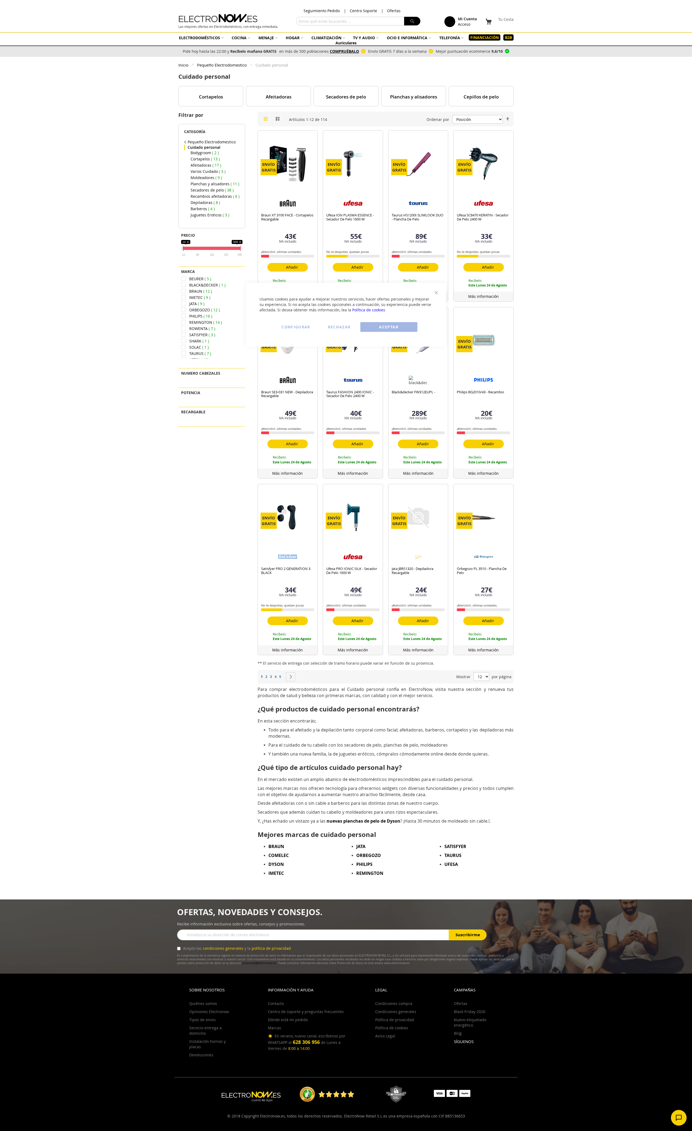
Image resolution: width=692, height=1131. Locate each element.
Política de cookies (368, 309)
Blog (458, 1033)
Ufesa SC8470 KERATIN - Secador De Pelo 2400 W (482, 217)
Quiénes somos (203, 1003)
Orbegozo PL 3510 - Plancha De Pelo (482, 570)
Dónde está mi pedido (288, 1019)
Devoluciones (201, 1054)
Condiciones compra (393, 1003)
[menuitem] (200, 37)
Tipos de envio (202, 1019)
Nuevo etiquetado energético (470, 1022)
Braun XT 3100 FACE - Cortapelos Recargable (287, 217)
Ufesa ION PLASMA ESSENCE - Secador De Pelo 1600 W (350, 217)
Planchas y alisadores (413, 97)
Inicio (183, 65)
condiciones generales (223, 948)
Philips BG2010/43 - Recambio (480, 392)
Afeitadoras (278, 97)
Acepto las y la (236, 948)
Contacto (276, 1003)
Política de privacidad (394, 1019)
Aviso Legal (385, 1035)
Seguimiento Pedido (322, 10)
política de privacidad (271, 948)
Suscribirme (467, 935)
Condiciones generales (395, 1011)
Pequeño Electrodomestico (222, 65)
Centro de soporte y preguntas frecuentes (306, 1011)
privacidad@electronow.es (259, 963)
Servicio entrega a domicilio (205, 1030)
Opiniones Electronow (209, 1011)
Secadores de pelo (346, 97)
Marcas (274, 1027)
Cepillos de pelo (481, 97)
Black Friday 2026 (469, 1011)
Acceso (464, 24)
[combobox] (358, 21)
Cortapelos (211, 97)
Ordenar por (438, 119)
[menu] (346, 40)
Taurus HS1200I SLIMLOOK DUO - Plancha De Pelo (417, 217)
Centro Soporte (363, 10)
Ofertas (394, 10)
